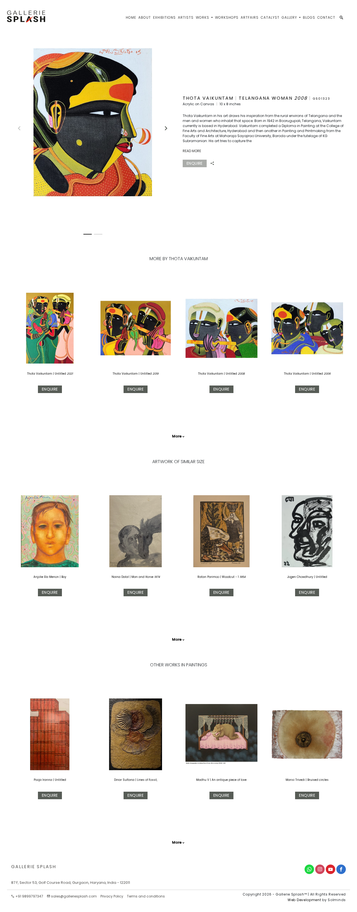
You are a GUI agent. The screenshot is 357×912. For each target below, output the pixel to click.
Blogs (309, 17)
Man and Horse (142, 577)
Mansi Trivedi (296, 780)
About (144, 17)
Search (315, 35)
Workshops (226, 17)
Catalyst (270, 17)
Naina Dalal (120, 577)
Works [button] (203, 17)
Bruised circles (318, 780)
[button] (163, 126)
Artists (186, 17)
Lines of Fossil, (147, 780)
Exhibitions (164, 17)
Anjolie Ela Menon (46, 577)
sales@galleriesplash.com (74, 896)
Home (131, 17)
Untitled (61, 374)
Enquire (50, 389)
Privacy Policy (111, 896)
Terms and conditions (146, 896)
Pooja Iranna (43, 780)
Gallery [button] (290, 17)
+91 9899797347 (29, 896)
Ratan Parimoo (208, 577)
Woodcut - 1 (230, 577)
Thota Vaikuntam (39, 374)
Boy (63, 577)
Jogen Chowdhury (300, 577)
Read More (192, 151)
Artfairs (250, 17)
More (177, 436)
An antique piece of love (229, 780)
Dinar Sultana (124, 780)
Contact (326, 17)
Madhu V (203, 780)
